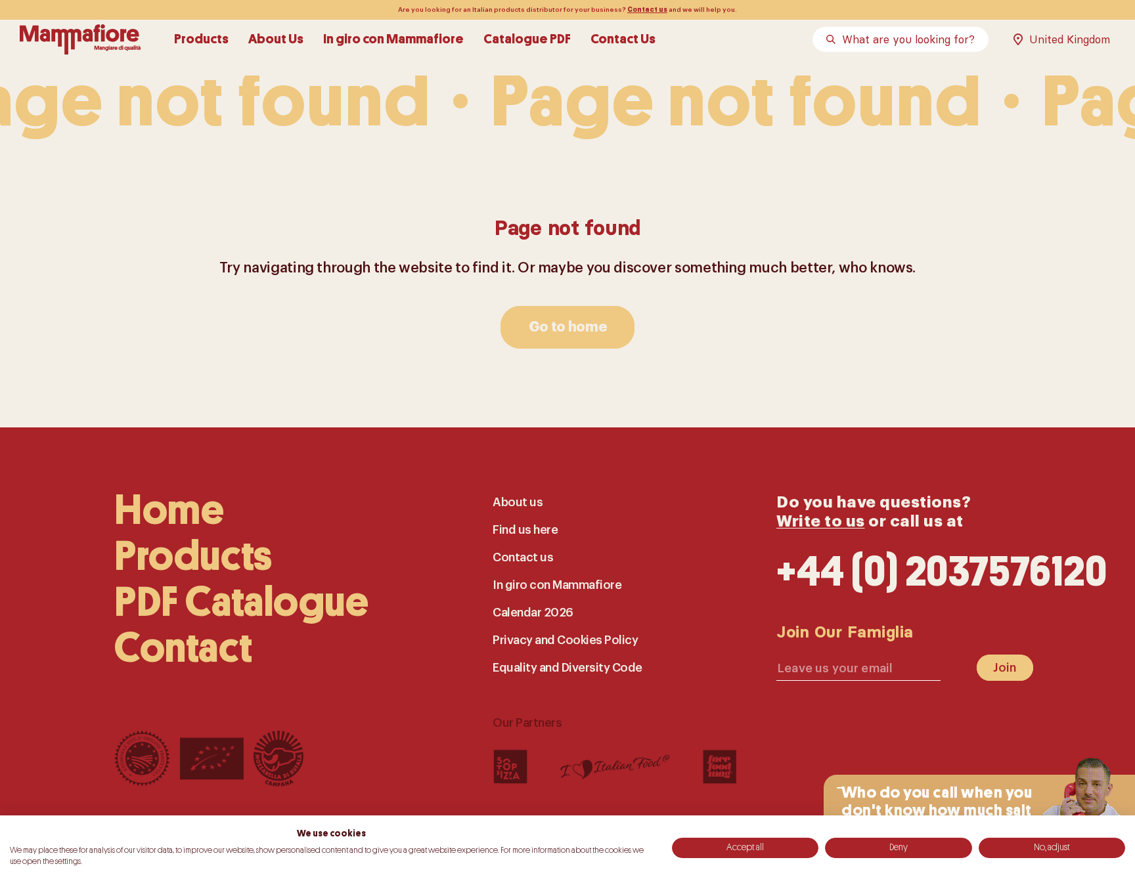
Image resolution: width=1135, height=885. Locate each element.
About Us (275, 39)
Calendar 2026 (533, 612)
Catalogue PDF (527, 39)
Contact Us (623, 39)
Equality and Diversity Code (567, 668)
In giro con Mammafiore (393, 39)
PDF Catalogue (241, 602)
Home (169, 510)
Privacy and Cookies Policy (565, 640)
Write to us (820, 521)
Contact (183, 648)
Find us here (525, 530)
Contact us (647, 10)
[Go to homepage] (80, 39)
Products (201, 39)
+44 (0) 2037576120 (941, 572)
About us (518, 502)
